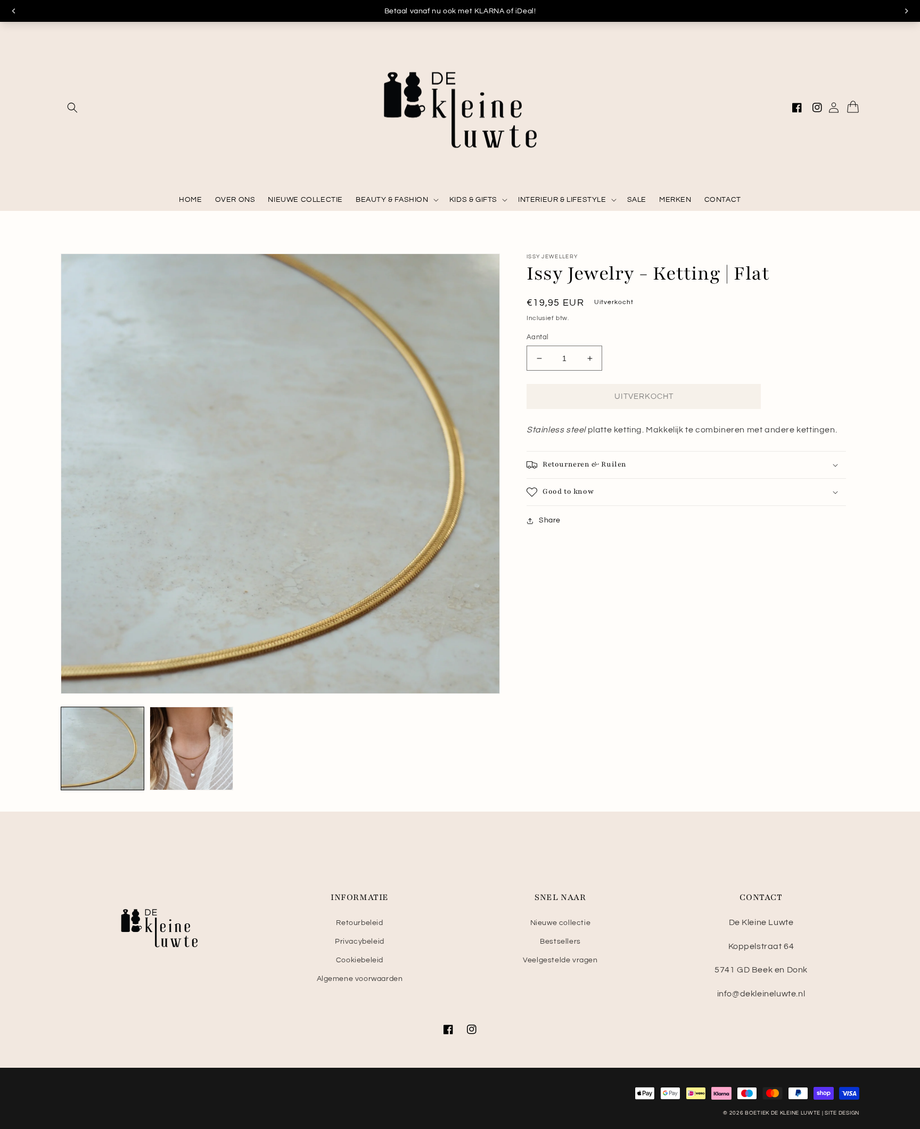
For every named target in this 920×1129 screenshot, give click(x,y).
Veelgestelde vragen (560, 960)
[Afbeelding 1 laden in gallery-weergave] (102, 748)
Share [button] (550, 520)
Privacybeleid (359, 941)
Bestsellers (560, 941)
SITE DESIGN (842, 1113)
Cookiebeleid (359, 960)
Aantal (537, 337)
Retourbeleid (359, 923)
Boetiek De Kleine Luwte (782, 1113)
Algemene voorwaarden (360, 979)
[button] (72, 107)
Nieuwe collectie (560, 923)
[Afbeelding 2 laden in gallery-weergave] (191, 748)
